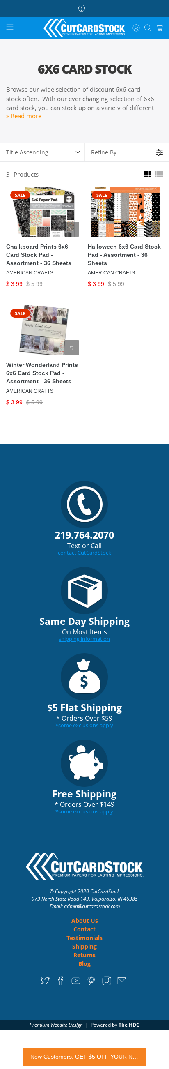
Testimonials (84, 938)
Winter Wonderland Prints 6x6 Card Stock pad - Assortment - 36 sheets (42, 373)
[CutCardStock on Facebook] (60, 983)
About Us (84, 920)
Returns (84, 955)
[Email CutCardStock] (122, 983)
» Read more (23, 116)
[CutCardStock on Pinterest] (91, 983)
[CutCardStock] (84, 28)
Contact (84, 929)
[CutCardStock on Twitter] (45, 983)
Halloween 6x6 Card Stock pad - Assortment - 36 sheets (124, 254)
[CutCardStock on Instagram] (107, 983)
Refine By (103, 152)
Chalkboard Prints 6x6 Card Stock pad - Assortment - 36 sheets (38, 254)
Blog (84, 964)
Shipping (84, 946)
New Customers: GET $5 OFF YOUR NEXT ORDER (84, 1056)
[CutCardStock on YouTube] (76, 983)
